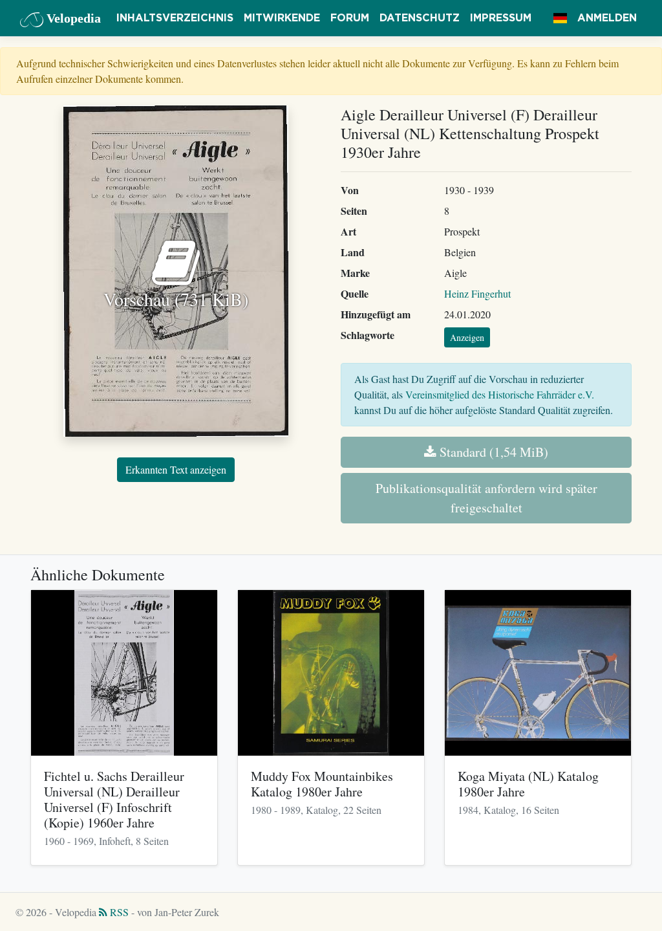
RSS (118, 912)
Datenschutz (419, 18)
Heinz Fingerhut (477, 293)
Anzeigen (467, 337)
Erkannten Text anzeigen (175, 469)
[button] (560, 18)
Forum (349, 18)
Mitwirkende (282, 18)
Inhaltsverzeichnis (174, 18)
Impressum (500, 18)
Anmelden (607, 18)
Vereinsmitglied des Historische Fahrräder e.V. (499, 394)
